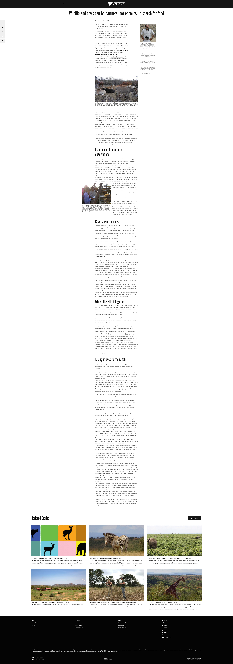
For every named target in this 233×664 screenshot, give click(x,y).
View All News (194, 518)
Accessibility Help (35, 622)
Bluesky (164, 635)
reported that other (130, 113)
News (68, 4)
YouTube (165, 632)
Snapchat (165, 627)
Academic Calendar (122, 622)
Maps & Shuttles (78, 622)
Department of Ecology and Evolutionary (106, 54)
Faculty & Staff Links (122, 627)
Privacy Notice (199, 659)
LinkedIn (165, 630)
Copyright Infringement (191, 659)
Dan (124, 50)
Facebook (165, 620)
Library (119, 620)
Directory (33, 625)
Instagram (165, 625)
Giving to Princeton (79, 627)
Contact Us (34, 620)
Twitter (164, 622)
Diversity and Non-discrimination (37, 646)
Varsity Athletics (78, 625)
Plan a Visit (77, 620)
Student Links (121, 625)
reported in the (116, 56)
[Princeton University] (38, 659)
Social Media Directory (167, 637)
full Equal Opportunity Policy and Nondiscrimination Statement (110, 651)
